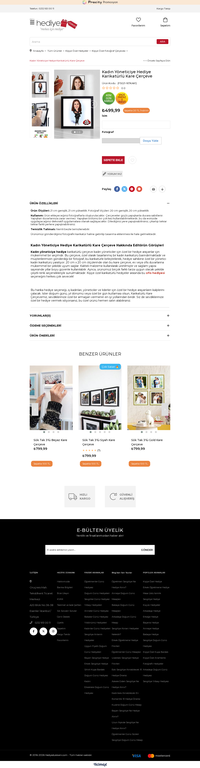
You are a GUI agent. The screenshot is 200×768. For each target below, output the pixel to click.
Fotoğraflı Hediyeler (153, 663)
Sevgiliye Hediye (151, 599)
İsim (104, 115)
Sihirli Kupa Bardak (94, 669)
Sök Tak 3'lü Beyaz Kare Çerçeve (50, 442)
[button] (75, 132)
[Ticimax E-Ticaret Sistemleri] (100, 765)
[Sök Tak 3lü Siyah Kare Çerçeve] (100, 398)
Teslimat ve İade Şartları (69, 605)
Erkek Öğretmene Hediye (156, 587)
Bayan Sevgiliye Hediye (96, 657)
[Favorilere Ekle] (132, 160)
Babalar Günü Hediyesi (96, 616)
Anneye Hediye (151, 628)
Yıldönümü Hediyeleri (95, 622)
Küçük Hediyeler (151, 605)
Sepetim (61, 628)
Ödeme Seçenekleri (45, 325)
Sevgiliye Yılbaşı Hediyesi (156, 681)
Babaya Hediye (151, 634)
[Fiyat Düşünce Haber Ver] (162, 189)
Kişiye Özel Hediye (152, 581)
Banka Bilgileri (65, 587)
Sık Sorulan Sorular (67, 611)
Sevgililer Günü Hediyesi (97, 599)
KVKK (60, 599)
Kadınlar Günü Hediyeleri (97, 628)
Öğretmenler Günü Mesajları (126, 652)
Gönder (147, 549)
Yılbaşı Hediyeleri (93, 605)
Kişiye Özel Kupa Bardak (155, 652)
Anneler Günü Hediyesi (96, 611)
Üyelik (60, 622)
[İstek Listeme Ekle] (153, 189)
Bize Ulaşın (63, 593)
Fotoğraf (108, 132)
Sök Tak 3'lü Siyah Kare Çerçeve (98, 442)
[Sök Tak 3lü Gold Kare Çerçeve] (148, 398)
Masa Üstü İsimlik (152, 593)
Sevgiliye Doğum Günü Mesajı (127, 740)
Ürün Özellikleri (44, 203)
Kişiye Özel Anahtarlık (154, 657)
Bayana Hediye (151, 622)
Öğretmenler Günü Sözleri (125, 734)
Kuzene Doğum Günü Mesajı (127, 704)
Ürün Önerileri (42, 335)
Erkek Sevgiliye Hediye (96, 663)
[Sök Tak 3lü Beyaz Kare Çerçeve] (51, 398)
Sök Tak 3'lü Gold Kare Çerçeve (147, 442)
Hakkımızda (63, 581)
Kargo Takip (163, 8)
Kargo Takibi (63, 634)
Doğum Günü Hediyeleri (97, 593)
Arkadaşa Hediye (151, 611)
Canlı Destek (63, 616)
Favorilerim (63, 640)
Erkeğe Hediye (150, 616)
